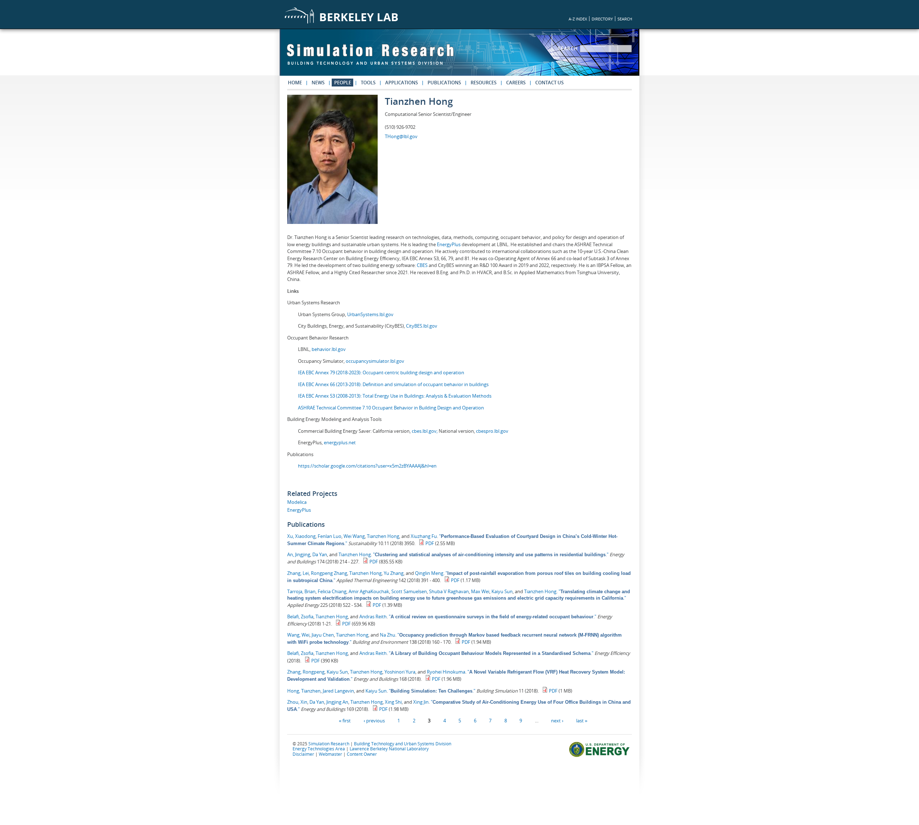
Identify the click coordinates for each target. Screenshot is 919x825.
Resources (483, 82)
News (318, 82)
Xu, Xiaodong (301, 536)
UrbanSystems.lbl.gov (370, 314)
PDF (429, 543)
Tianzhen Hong (383, 536)
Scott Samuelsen (409, 591)
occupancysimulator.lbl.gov (375, 361)
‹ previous (374, 720)
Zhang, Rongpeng (306, 672)
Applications (401, 82)
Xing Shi (393, 702)
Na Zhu (387, 635)
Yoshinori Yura (399, 672)
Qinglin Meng (429, 573)
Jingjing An (337, 702)
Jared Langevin (338, 691)
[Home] (370, 58)
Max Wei (480, 591)
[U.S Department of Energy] (600, 756)
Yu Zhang (393, 573)
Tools (368, 82)
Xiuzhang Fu (424, 536)
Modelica (297, 502)
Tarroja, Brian (301, 591)
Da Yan (319, 554)
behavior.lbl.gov (329, 349)
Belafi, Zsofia (300, 616)
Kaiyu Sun (502, 591)
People (342, 82)
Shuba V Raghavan (449, 591)
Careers (516, 82)
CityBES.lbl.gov (421, 326)
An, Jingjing (298, 554)
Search (569, 48)
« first (345, 720)
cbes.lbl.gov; (425, 431)
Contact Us (549, 82)
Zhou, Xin (297, 702)
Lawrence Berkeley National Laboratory (389, 748)
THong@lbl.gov (401, 136)
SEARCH (624, 19)
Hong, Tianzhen (304, 691)
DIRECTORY (602, 19)
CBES (422, 265)
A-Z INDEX (578, 19)
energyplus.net (340, 442)
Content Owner (362, 754)
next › (557, 720)
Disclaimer (303, 754)
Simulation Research (328, 743)
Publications (444, 82)
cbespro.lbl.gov (491, 431)
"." (490, 554)
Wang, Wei (298, 635)
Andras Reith (373, 616)
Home (295, 82)
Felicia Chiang (332, 591)
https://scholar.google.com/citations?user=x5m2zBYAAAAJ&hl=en (367, 466)
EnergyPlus (449, 244)
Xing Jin (421, 702)
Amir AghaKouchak (369, 591)
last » (581, 720)
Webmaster (330, 754)
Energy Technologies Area (319, 748)
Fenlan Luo (329, 536)
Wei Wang (354, 536)
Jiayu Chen (323, 635)
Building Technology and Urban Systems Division (402, 743)
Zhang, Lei (298, 573)
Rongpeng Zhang (329, 573)
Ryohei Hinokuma (446, 672)
